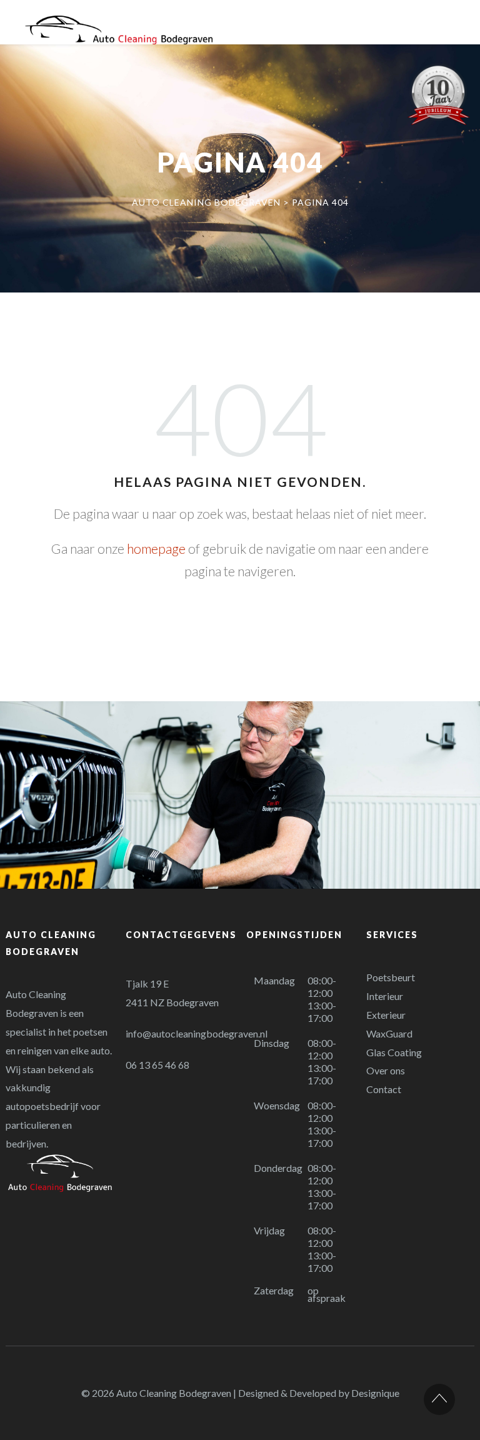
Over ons (385, 1070)
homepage (156, 548)
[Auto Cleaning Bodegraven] (118, 30)
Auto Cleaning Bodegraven (173, 1393)
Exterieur (386, 1015)
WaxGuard (389, 1033)
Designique (375, 1393)
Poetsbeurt (390, 977)
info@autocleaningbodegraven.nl (197, 1033)
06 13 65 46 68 (157, 1065)
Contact (383, 1089)
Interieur (384, 996)
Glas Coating (394, 1052)
